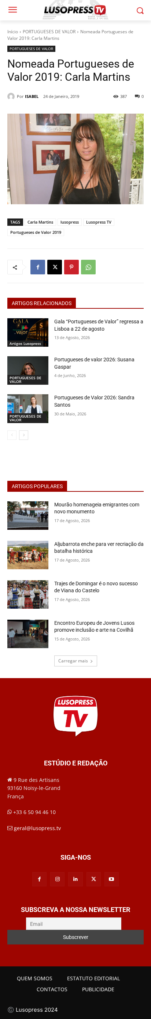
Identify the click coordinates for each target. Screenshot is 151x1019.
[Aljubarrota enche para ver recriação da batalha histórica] (27, 555)
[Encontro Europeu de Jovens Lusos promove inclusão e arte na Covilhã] (27, 634)
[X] (54, 267)
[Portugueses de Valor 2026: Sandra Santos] (27, 408)
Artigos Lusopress (25, 343)
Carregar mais (73, 661)
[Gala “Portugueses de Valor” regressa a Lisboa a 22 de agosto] (27, 332)
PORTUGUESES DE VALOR (49, 31)
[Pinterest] (71, 267)
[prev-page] (11, 435)
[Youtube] (111, 879)
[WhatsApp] (88, 267)
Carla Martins (40, 222)
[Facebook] (37, 267)
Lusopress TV (98, 222)
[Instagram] (57, 879)
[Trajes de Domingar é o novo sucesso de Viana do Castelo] (27, 594)
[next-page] (23, 435)
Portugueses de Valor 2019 (35, 232)
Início (12, 31)
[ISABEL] (12, 96)
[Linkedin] (75, 879)
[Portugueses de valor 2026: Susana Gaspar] (27, 370)
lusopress (69, 222)
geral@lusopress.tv (37, 828)
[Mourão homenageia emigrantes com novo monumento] (27, 515)
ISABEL (31, 96)
